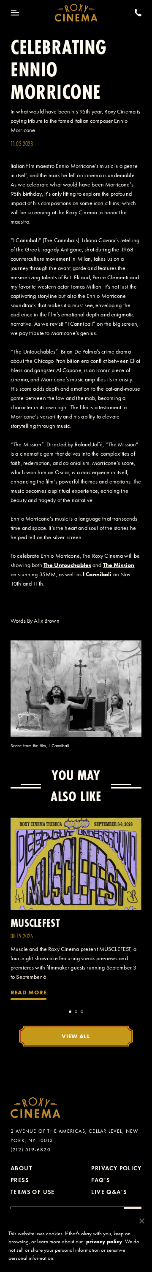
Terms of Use (33, 1192)
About (21, 1168)
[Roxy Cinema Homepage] (76, 13)
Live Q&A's (109, 1192)
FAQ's (100, 1180)
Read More (28, 992)
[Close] (142, 1221)
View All (76, 1036)
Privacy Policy (116, 1168)
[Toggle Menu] (15, 13)
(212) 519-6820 (31, 1150)
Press (20, 1180)
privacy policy (104, 1241)
